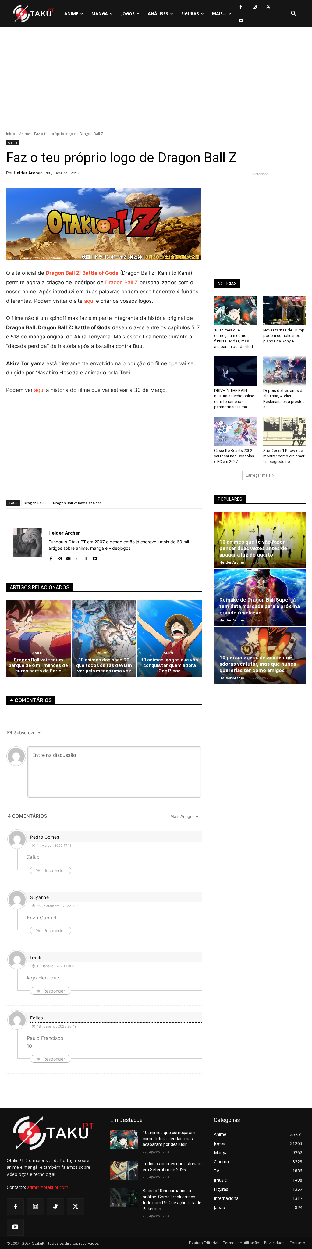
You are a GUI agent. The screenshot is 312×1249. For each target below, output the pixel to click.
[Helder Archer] (27, 544)
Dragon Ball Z (121, 282)
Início (10, 133)
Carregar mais (258, 475)
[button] (294, 14)
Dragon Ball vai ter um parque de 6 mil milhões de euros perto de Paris (38, 665)
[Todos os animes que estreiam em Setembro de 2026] (124, 1170)
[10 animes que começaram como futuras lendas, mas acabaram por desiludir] (235, 310)
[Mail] (68, 557)
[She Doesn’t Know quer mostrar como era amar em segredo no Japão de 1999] (284, 431)
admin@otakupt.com (47, 1187)
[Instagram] (254, 7)
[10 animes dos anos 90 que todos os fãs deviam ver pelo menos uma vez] (104, 638)
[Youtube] (241, 20)
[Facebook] (241, 7)
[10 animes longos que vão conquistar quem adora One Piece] (169, 638)
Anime (24, 133)
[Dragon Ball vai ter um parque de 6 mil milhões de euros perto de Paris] (38, 638)
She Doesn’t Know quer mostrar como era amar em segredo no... (283, 456)
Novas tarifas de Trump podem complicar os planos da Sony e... (283, 335)
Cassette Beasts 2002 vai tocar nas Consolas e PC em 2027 (234, 456)
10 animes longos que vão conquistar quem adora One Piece (169, 665)
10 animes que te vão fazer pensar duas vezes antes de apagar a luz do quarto (253, 548)
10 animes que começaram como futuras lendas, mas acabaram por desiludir (169, 1138)
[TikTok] (77, 557)
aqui (89, 301)
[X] (268, 7)
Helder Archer (28, 173)
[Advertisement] (156, 80)
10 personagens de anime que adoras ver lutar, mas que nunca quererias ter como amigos (257, 663)
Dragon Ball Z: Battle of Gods (82, 273)
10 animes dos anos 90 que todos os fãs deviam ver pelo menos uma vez (104, 665)
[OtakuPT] (33, 14)
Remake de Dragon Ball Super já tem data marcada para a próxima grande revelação (259, 606)
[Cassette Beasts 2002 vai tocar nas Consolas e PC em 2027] (235, 431)
